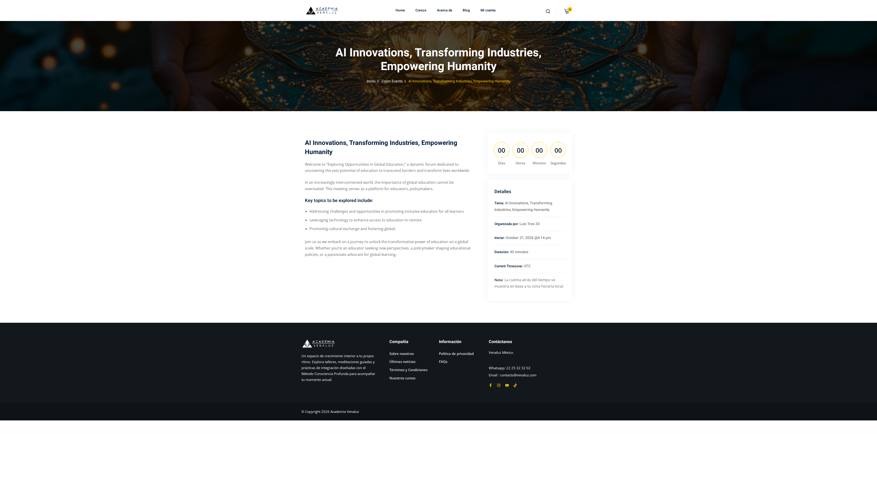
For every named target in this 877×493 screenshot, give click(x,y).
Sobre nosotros (401, 353)
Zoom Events (392, 81)
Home (400, 10)
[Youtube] (507, 385)
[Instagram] (499, 385)
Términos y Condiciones (408, 369)
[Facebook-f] (490, 385)
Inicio (371, 81)
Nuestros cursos (402, 378)
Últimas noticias (402, 361)
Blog (466, 10)
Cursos (420, 10)
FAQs (443, 361)
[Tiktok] (515, 385)
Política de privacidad (456, 353)
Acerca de (444, 10)
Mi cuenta (488, 10)
